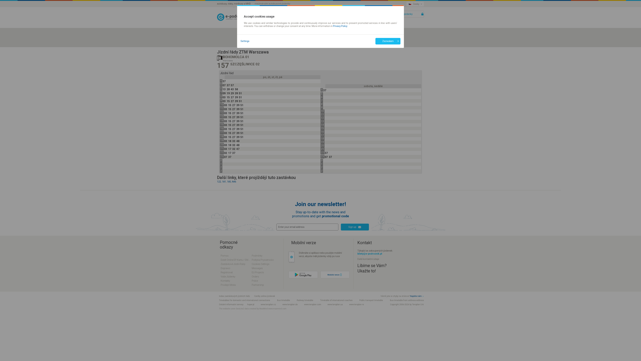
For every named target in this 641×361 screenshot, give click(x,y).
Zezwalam (388, 41)
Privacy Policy (340, 26)
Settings (245, 41)
